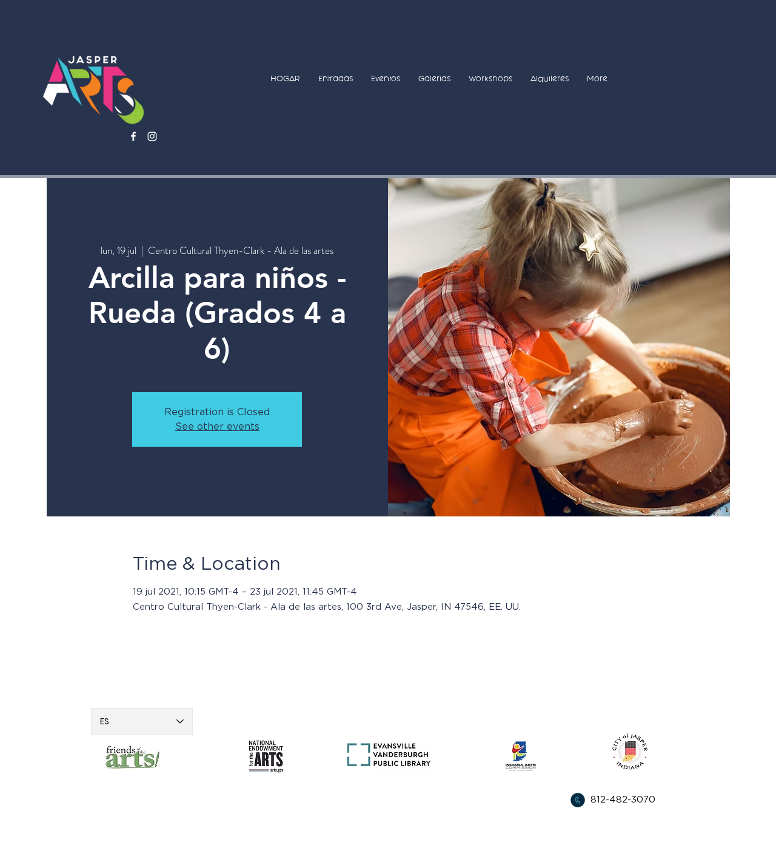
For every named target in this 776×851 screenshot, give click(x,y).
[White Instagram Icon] (152, 136)
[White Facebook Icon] (133, 136)
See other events (217, 427)
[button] (335, 78)
